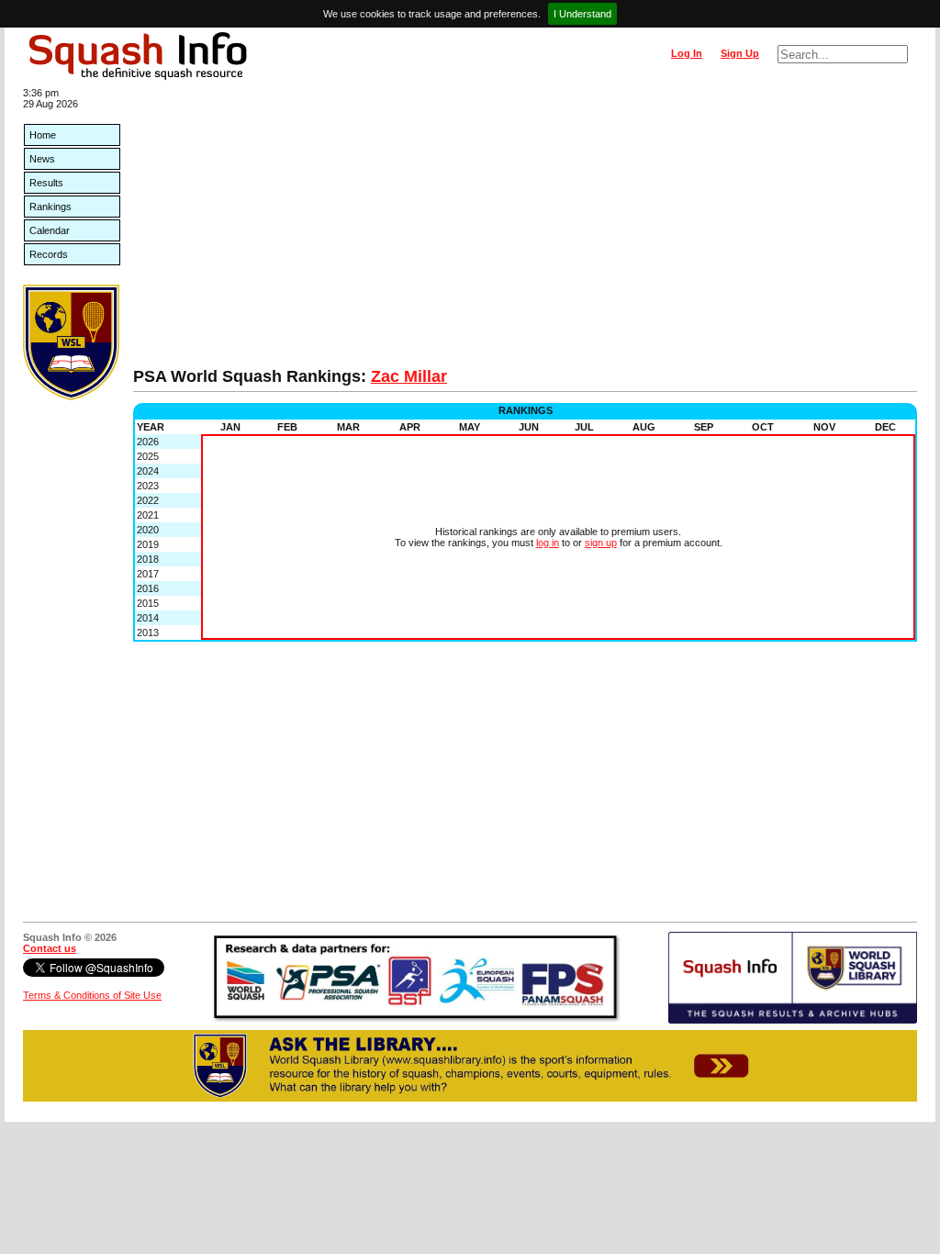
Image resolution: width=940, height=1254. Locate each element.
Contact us (49, 948)
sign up (601, 542)
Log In (686, 53)
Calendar (49, 230)
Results (46, 182)
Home (42, 134)
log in (547, 542)
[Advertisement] (525, 229)
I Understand (582, 13)
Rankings (50, 206)
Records (48, 254)
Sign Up (740, 53)
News (42, 158)
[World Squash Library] (71, 396)
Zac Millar (409, 376)
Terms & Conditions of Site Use (92, 995)
